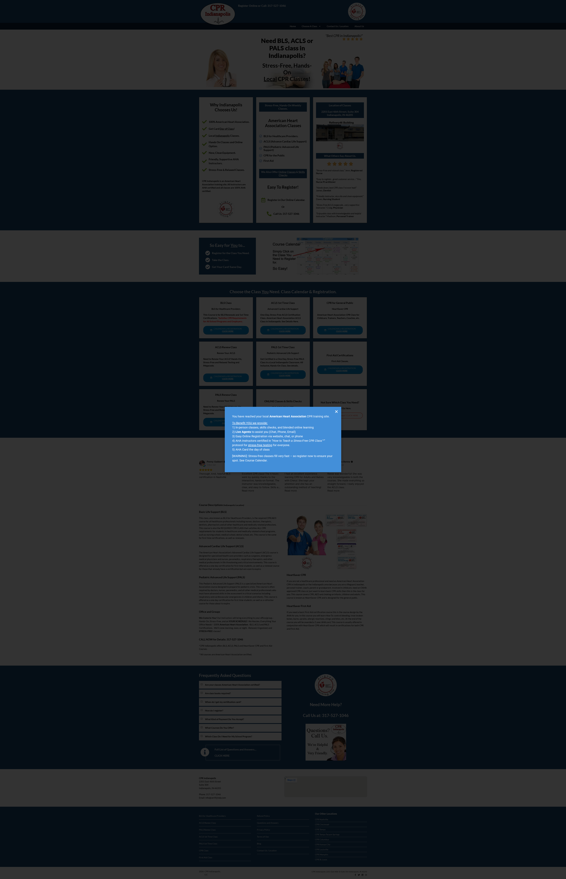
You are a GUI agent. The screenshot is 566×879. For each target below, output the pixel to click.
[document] (283, 439)
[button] (336, 411)
